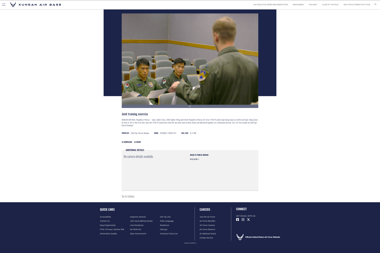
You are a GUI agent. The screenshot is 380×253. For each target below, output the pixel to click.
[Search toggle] (375, 5)
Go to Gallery (128, 196)
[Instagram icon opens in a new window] (243, 219)
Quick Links (107, 209)
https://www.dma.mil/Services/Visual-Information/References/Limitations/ (213, 171)
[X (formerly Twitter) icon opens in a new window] (248, 219)
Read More (194, 159)
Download (128, 142)
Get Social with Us (245, 216)
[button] (3, 4)
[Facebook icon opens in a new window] (237, 219)
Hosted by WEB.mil (190, 243)
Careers (205, 209)
